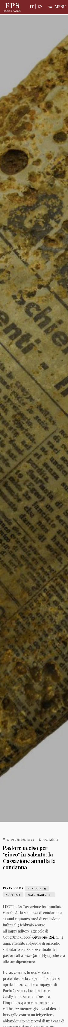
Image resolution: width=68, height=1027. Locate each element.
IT (32, 6)
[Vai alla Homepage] (12, 7)
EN (40, 6)
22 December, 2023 (19, 839)
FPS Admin (49, 839)
